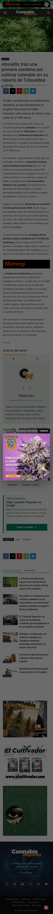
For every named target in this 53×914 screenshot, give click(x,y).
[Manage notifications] (46, 907)
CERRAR (44, 431)
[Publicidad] (26, 457)
